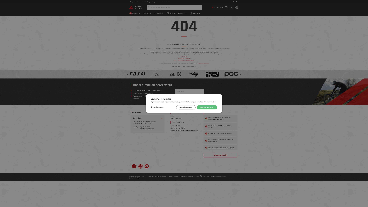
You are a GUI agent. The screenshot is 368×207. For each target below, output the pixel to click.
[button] (157, 107)
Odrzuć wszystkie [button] (186, 107)
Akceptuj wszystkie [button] (206, 107)
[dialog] (184, 103)
